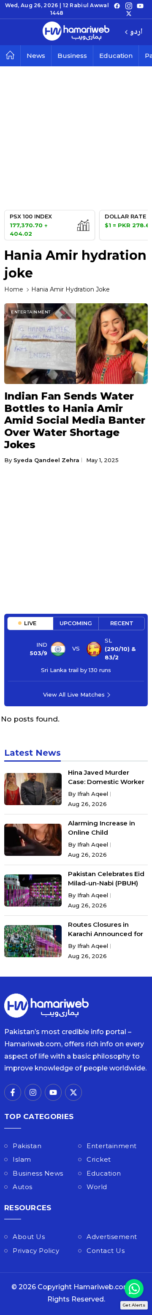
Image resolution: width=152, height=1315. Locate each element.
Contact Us (106, 1251)
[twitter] (128, 13)
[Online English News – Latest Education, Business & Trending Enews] (76, 32)
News (36, 56)
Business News (38, 1173)
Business (72, 56)
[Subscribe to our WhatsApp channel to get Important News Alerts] (134, 1288)
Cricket (99, 1159)
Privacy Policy (36, 1251)
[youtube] (140, 5)
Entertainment (31, 312)
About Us (29, 1237)
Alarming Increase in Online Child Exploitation (101, 832)
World (97, 1187)
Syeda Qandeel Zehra (46, 460)
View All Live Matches (74, 694)
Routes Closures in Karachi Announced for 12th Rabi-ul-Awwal (105, 933)
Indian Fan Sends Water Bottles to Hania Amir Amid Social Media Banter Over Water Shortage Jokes (74, 420)
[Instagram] (129, 5)
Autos (23, 1187)
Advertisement (112, 1237)
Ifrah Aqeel (92, 793)
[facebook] (117, 5)
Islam (22, 1159)
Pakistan (27, 1146)
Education (116, 56)
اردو (136, 32)
